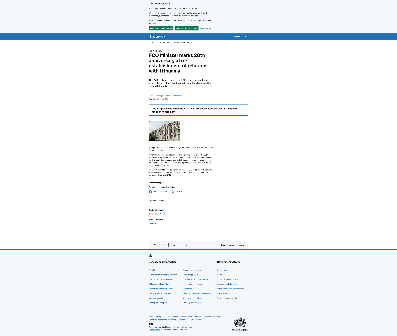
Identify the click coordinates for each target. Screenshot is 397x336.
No (188, 245)
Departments (222, 270)
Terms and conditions (212, 316)
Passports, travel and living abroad (197, 293)
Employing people (190, 275)
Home (151, 42)
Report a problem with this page (232, 245)
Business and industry (163, 42)
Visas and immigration (192, 298)
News (219, 275)
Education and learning (192, 270)
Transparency (223, 293)
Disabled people (156, 298)
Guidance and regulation (227, 279)
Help (151, 316)
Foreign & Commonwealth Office (169, 96)
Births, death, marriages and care (163, 275)
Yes (175, 245)
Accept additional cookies (161, 28)
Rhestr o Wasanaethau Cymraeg (162, 320)
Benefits (152, 270)
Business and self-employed (160, 279)
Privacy (158, 316)
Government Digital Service (189, 320)
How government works (227, 298)
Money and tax (189, 288)
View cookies (205, 28)
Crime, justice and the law (160, 293)
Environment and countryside (195, 279)
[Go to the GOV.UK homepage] (157, 37)
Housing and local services (194, 284)
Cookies (166, 316)
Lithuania (152, 223)
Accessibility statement (182, 316)
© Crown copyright (240, 329)
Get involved (222, 302)
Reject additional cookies (186, 28)
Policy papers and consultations (230, 288)
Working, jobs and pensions (194, 302)
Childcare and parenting (159, 284)
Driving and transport (158, 302)
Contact (197, 316)
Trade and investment (181, 42)
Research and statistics (227, 284)
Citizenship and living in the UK (162, 288)
